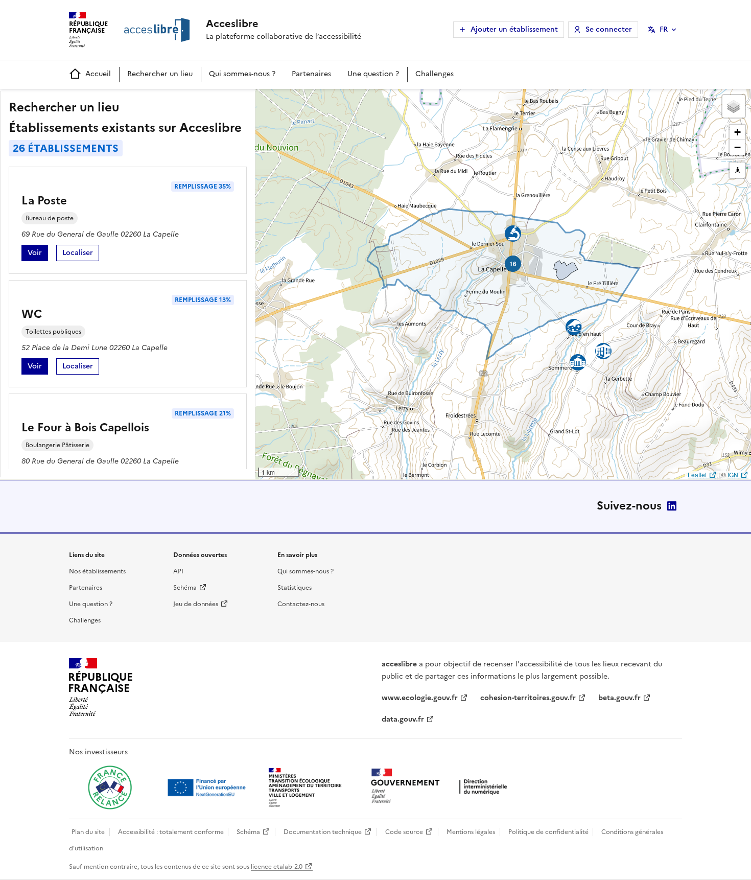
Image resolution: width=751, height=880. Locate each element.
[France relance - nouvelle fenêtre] (110, 787)
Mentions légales (471, 832)
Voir (38, 254)
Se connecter (608, 29)
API (178, 571)
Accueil (98, 73)
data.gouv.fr (403, 719)
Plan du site (88, 832)
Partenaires (311, 73)
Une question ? (373, 73)
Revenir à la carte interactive (335, 101)
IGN (732, 474)
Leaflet (697, 474)
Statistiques (294, 587)
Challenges (434, 73)
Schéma (185, 587)
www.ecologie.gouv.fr (420, 697)
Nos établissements (97, 571)
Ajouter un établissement (514, 29)
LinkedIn (672, 506)
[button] (733, 106)
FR (664, 29)
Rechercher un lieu (160, 73)
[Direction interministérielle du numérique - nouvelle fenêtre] (441, 787)
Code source (404, 832)
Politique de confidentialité (548, 832)
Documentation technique (323, 832)
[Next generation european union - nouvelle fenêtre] (208, 787)
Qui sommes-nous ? (242, 73)
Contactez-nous (300, 604)
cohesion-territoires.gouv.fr (528, 697)
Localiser (80, 254)
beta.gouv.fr (619, 697)
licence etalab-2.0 (276, 866)
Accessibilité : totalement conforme (171, 832)
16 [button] (513, 263)
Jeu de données (195, 604)
